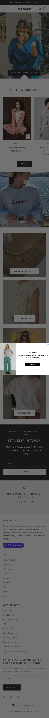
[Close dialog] (48, 344)
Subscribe (33, 364)
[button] (33, 352)
